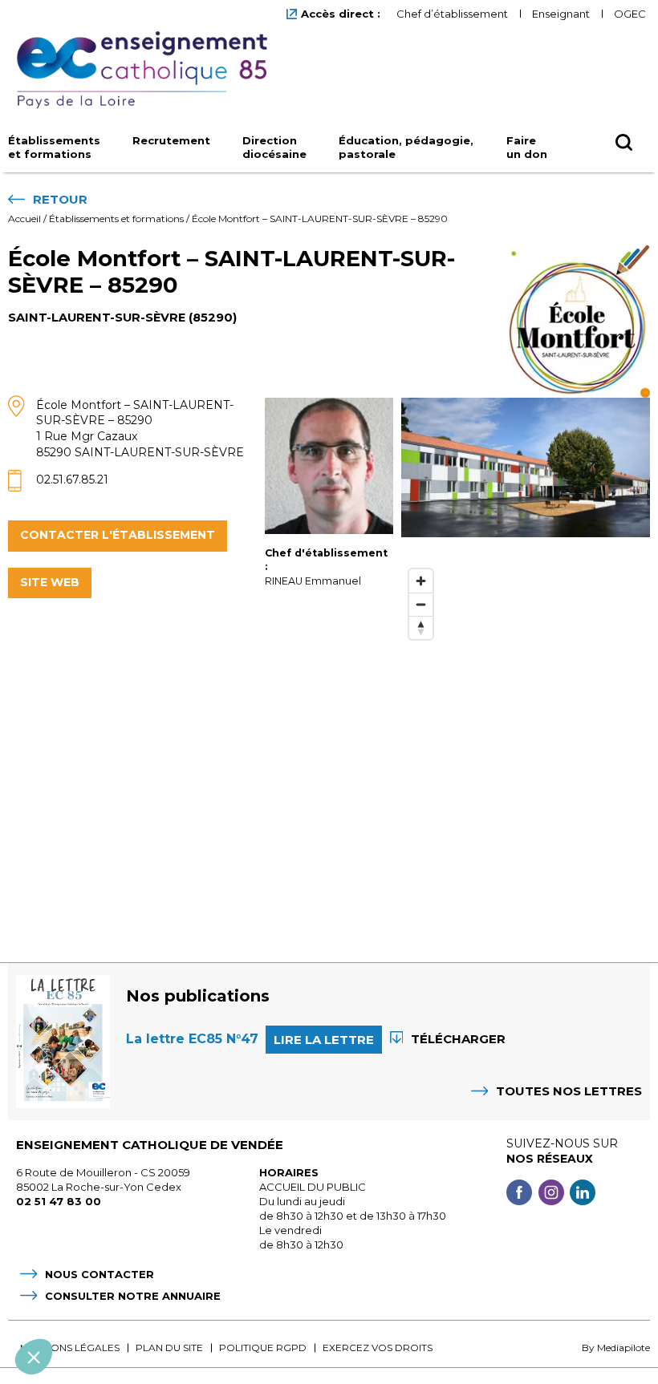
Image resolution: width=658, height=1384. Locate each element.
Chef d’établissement (452, 13)
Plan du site (169, 1348)
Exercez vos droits (378, 1348)
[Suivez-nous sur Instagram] (551, 1194)
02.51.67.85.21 (72, 479)
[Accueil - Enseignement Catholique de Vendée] (148, 70)
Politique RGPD (263, 1348)
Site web (49, 582)
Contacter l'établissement (117, 535)
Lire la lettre (324, 1039)
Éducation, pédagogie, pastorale (406, 147)
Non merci (72, 1303)
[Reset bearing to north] (421, 627)
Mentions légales (70, 1348)
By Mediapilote (616, 1348)
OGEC (630, 13)
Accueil (24, 218)
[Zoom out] (421, 604)
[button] (33, 1356)
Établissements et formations (54, 147)
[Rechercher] (624, 143)
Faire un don (526, 147)
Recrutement (171, 140)
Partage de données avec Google (118, 1224)
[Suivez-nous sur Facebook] (519, 1194)
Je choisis (184, 1303)
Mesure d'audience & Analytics (111, 1238)
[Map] (525, 741)
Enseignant (561, 13)
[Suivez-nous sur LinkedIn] (582, 1194)
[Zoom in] (421, 581)
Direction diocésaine (274, 147)
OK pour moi (297, 1303)
